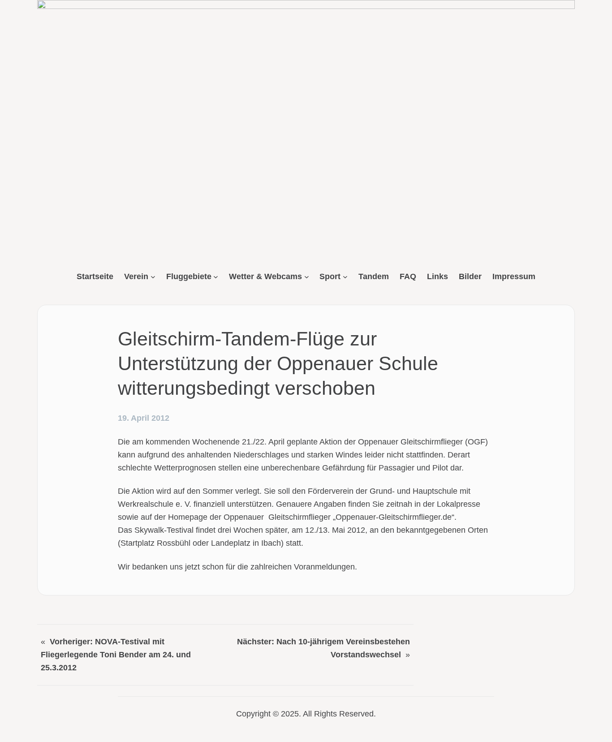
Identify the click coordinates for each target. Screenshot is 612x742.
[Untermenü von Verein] (153, 276)
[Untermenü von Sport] (345, 276)
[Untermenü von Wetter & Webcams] (306, 276)
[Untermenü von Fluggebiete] (215, 276)
